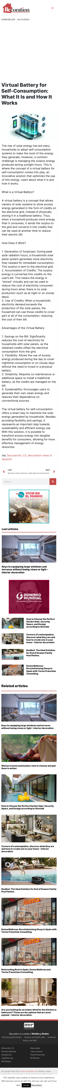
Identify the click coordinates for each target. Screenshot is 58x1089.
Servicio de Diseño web (34, 1037)
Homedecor (8, 19)
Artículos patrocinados (12, 1037)
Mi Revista (34, 1058)
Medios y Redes (40, 1033)
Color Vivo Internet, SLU (29, 1071)
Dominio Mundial (8, 1051)
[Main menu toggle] (52, 8)
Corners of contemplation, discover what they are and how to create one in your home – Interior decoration (40, 638)
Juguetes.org (7, 1058)
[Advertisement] (29, 52)
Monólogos (6, 1061)
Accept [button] (26, 1085)
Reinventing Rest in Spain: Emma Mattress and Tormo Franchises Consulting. (26, 970)
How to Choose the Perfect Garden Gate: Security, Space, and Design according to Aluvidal (40, 623)
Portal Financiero (37, 1055)
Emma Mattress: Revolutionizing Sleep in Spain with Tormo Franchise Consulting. (41, 669)
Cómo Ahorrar (36, 1051)
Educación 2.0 (7, 1048)
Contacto (52, 1037)
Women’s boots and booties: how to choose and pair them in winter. (28, 767)
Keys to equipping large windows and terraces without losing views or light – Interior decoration (25, 569)
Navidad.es (6, 1055)
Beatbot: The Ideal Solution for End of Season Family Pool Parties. (40, 653)
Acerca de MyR (30, 1040)
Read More (36, 1085)
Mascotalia (35, 1048)
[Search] (53, 481)
